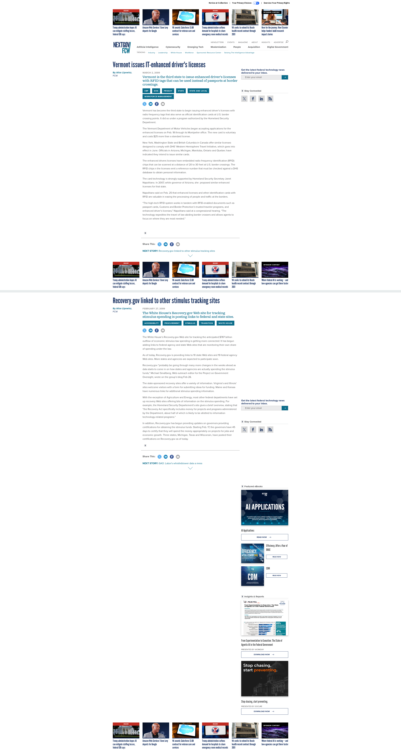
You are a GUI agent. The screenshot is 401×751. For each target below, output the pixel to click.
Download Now (262, 654)
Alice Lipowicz (123, 72)
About (255, 42)
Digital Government (277, 47)
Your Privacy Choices (242, 3)
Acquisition (254, 47)
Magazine (243, 42)
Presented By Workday (252, 649)
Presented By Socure (251, 706)
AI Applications (247, 530)
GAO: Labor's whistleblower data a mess (180, 463)
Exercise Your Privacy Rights (277, 3)
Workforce (189, 52)
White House (176, 52)
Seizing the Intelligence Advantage (239, 52)
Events (230, 42)
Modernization (218, 47)
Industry (151, 52)
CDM (268, 568)
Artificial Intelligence (148, 47)
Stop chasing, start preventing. (254, 701)
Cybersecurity (173, 47)
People (237, 47)
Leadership (163, 52)
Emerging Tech (195, 47)
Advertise (279, 42)
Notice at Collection (218, 3)
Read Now (262, 537)
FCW (115, 75)
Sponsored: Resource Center (209, 52)
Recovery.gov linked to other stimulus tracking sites (187, 251)
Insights (266, 42)
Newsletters (217, 42)
